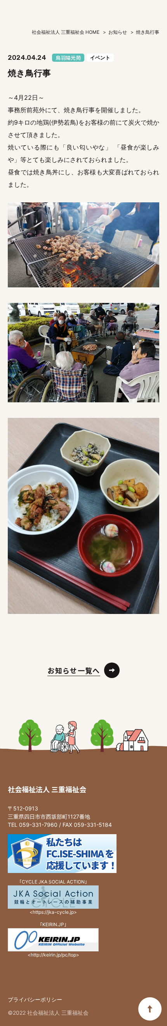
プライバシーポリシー (35, 999)
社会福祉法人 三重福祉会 (47, 789)
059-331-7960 (38, 824)
